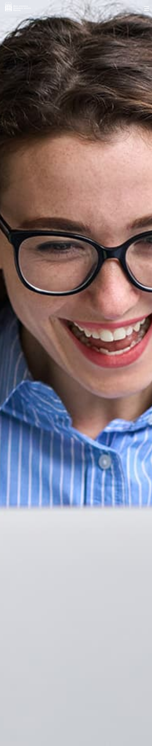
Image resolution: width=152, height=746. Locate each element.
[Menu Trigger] (146, 8)
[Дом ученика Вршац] (18, 6)
